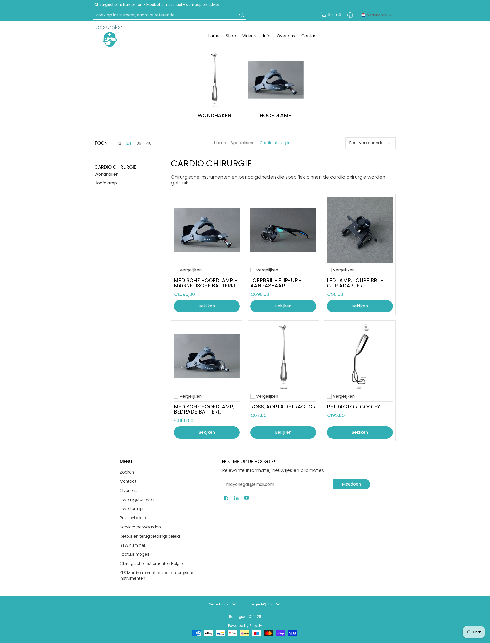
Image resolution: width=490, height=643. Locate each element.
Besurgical (238, 616)
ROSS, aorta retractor (283, 406)
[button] (376, 15)
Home (220, 143)
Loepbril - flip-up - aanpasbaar (276, 283)
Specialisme (243, 143)
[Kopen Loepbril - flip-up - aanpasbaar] (283, 230)
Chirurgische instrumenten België (151, 563)
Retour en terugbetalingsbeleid (150, 536)
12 (119, 143)
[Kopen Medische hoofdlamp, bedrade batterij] (207, 356)
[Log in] (350, 15)
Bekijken (207, 306)
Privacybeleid (133, 518)
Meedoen (351, 484)
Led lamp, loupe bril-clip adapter (355, 283)
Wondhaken (106, 174)
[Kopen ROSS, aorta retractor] (283, 356)
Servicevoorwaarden (140, 527)
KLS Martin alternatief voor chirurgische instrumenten (157, 575)
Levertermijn (131, 509)
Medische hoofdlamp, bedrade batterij (204, 409)
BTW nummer (132, 545)
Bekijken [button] (283, 432)
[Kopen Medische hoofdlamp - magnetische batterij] (207, 230)
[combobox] (165, 15)
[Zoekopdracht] (242, 15)
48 (149, 143)
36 (139, 143)
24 (128, 143)
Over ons (128, 490)
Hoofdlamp (105, 183)
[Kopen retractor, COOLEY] (360, 356)
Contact (128, 481)
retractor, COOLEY (353, 406)
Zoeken (127, 472)
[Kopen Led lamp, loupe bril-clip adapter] (360, 230)
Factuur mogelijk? (137, 554)
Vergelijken (191, 270)
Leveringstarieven (137, 499)
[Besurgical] (109, 36)
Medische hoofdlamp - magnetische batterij (205, 283)
